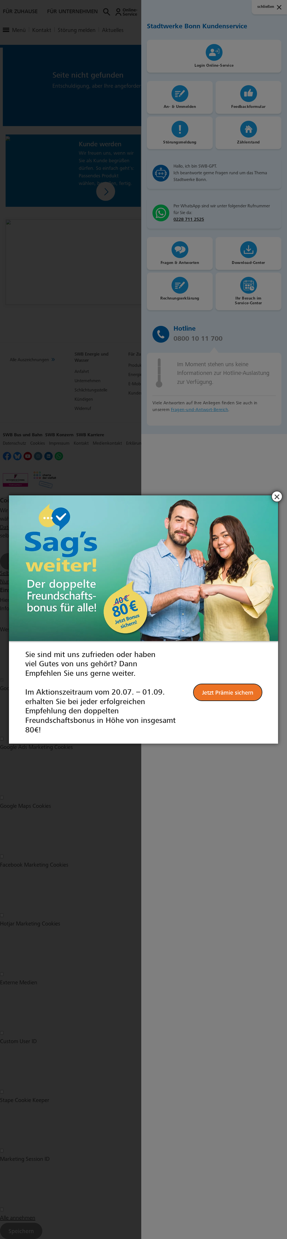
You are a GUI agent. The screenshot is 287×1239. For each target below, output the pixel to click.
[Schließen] (277, 496)
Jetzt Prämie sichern (227, 692)
